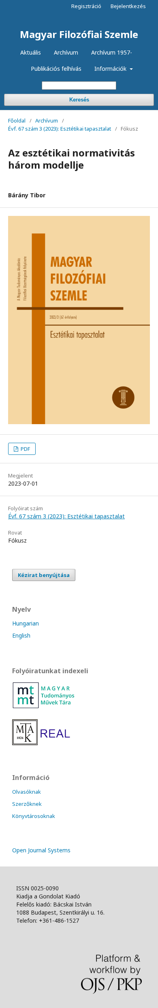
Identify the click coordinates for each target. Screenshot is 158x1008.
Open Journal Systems (41, 850)
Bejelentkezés (128, 6)
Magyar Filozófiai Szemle (79, 34)
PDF (24, 448)
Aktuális (30, 52)
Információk (111, 68)
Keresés (79, 100)
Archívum (66, 52)
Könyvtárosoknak (33, 816)
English (21, 635)
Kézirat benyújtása (44, 575)
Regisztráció (86, 6)
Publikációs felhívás (56, 68)
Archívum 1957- (111, 52)
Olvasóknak (26, 791)
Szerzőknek (27, 803)
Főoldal (17, 120)
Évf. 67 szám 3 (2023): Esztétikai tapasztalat (59, 128)
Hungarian (25, 623)
